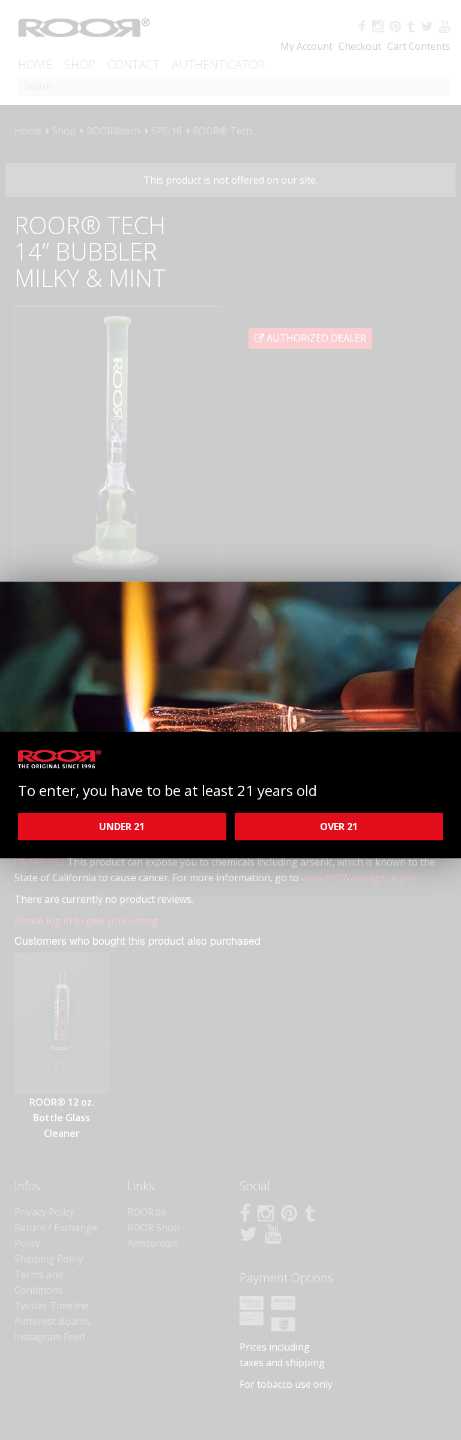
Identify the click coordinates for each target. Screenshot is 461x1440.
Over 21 (339, 826)
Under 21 (122, 826)
